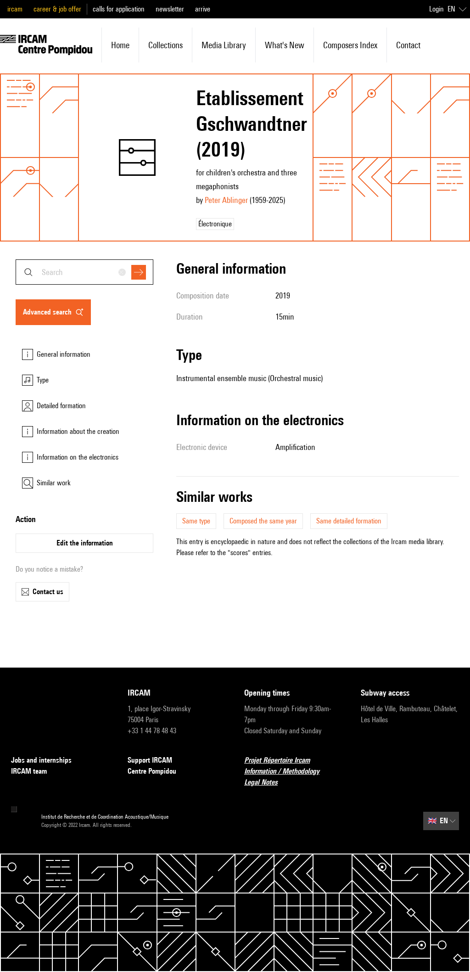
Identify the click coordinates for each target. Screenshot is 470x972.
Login (436, 9)
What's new (284, 45)
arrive (202, 9)
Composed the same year (263, 521)
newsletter (170, 9)
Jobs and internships (41, 760)
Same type (196, 521)
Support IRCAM (150, 760)
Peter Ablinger (226, 200)
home (120, 45)
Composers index (350, 45)
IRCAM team (29, 771)
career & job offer (57, 9)
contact (408, 45)
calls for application (119, 9)
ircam (14, 9)
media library (223, 45)
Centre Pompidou (152, 771)
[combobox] (84, 272)
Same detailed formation (348, 521)
